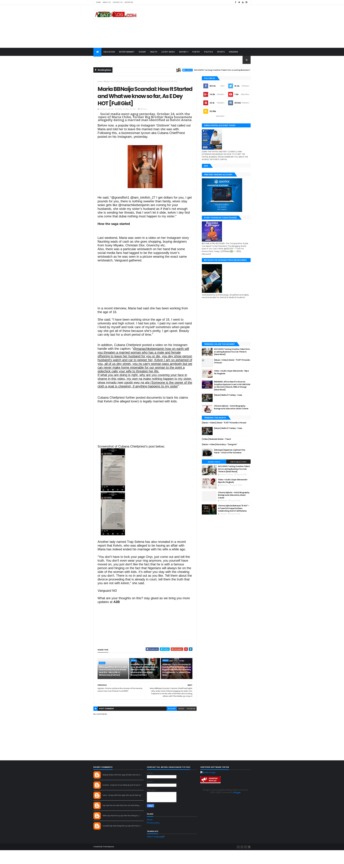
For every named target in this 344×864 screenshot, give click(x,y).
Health (153, 51)
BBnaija (106, 81)
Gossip (142, 51)
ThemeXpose (108, 846)
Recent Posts (214, 462)
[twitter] (239, 2)
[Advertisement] (202, 26)
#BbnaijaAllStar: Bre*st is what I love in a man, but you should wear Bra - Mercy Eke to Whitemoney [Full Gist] (113, 671)
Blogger (237, 792)
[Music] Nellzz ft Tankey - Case (228, 395)
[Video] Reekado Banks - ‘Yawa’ (216, 439)
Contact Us (118, 2)
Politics (208, 51)
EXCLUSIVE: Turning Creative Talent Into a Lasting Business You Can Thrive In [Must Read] (209, 70)
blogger (171, 708)
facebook (191, 708)
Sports (221, 51)
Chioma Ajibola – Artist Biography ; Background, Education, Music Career (231, 407)
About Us (106, 2)
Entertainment (127, 51)
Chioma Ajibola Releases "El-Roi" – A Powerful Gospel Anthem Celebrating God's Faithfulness (233, 508)
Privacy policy (153, 822)
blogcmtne (107, 772)
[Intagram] (241, 846)
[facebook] (235, 2)
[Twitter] (245, 846)
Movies (183, 51)
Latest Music (168, 51)
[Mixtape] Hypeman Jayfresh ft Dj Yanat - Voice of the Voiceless (229, 451)
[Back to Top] (249, 846)
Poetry (196, 51)
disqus (181, 708)
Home (98, 2)
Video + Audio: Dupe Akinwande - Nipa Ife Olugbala (231, 372)
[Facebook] (238, 846)
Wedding (233, 51)
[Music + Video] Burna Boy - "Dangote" (219, 444)
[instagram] (246, 2)
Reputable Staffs (238, 462)
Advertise (129, 2)
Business (162, 70)
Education (109, 51)
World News (102, 60)
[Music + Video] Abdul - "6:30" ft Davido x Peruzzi (232, 361)
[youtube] (242, 2)
